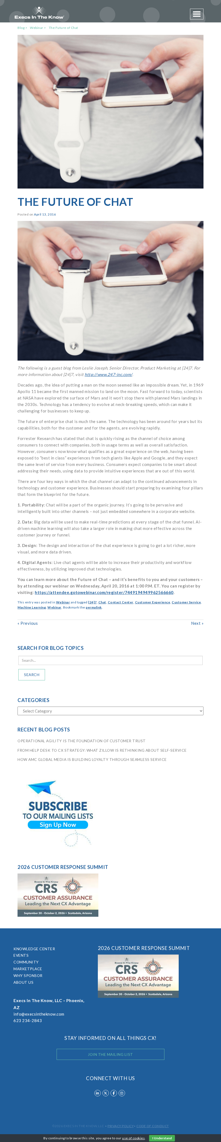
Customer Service (186, 602)
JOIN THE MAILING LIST (110, 1054)
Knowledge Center (34, 948)
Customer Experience (152, 602)
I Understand (162, 1138)
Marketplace (27, 968)
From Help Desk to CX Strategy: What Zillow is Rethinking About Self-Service (102, 750)
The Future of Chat (63, 28)
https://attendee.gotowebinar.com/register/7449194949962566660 (104, 592)
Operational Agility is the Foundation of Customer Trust (82, 740)
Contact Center (120, 602)
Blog (21, 28)
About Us (23, 982)
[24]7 (92, 602)
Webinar (36, 28)
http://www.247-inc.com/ (108, 374)
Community (26, 962)
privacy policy (121, 1126)
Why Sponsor (28, 975)
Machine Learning (32, 607)
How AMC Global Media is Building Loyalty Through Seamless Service (92, 759)
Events (21, 955)
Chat (102, 602)
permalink (94, 607)
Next (197, 623)
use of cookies (133, 1138)
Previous (28, 623)
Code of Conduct (152, 1126)
